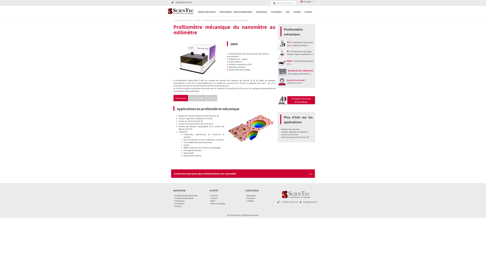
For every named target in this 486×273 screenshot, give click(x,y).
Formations (276, 12)
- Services (177, 206)
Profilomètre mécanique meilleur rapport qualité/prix (299, 52)
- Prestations (179, 201)
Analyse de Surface (207, 12)
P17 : (289, 42)
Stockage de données (193, 150)
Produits (197, 20)
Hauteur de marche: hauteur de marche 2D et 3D (198, 116)
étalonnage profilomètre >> (299, 73)
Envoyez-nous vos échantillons (301, 100)
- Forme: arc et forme (289, 134)
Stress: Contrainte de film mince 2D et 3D (195, 123)
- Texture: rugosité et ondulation (294, 132)
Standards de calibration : (301, 70)
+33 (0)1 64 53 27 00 (183, 2)
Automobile (189, 153)
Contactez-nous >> (295, 83)
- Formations (179, 203)
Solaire (186, 145)
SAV (287, 12)
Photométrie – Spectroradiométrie (236, 12)
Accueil (189, 20)
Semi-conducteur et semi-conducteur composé (204, 139)
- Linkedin (250, 201)
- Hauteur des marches (289, 129)
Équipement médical (192, 155)
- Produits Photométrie (183, 198)
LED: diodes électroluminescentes (198, 142)
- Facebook (250, 198)
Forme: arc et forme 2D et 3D (190, 121)
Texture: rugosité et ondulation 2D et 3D (195, 118)
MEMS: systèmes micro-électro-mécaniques (202, 147)
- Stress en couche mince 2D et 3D (294, 137)
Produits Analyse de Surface (186, 195)
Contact (308, 12)
